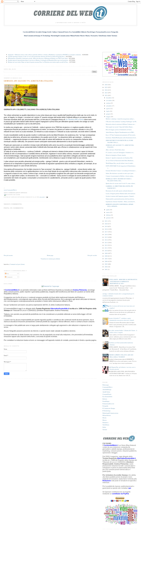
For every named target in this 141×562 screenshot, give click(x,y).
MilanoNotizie (106, 415)
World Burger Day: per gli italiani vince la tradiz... (120, 163)
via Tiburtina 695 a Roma (74, 119)
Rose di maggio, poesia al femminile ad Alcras (119, 130)
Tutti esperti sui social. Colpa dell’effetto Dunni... (119, 127)
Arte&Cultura (106, 392)
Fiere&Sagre (105, 401)
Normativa (105, 422)
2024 (106, 90)
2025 (106, 87)
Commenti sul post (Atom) (17, 264)
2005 (106, 264)
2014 (106, 240)
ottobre (108, 103)
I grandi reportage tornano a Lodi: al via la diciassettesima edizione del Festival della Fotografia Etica (36, 56)
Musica (104, 420)
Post (7, 273)
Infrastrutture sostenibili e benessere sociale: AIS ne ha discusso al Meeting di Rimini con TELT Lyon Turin (38, 58)
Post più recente (8, 255)
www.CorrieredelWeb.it (10, 190)
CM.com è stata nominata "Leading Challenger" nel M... (121, 121)
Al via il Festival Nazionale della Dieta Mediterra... (120, 160)
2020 (106, 224)
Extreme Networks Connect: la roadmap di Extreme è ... (121, 171)
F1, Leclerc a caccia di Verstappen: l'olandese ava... (120, 152)
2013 (106, 242)
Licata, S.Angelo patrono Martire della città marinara (120, 193)
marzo (108, 212)
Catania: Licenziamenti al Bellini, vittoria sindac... (120, 176)
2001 (106, 269)
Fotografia (105, 406)
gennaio (108, 218)
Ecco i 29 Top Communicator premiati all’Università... (121, 135)
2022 (106, 95)
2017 (106, 232)
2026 (106, 85)
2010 (106, 251)
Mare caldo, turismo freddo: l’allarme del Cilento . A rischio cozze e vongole (122, 331)
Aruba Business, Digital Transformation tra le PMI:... (120, 132)
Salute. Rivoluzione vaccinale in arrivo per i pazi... (120, 173)
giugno (108, 114)
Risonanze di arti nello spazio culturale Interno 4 (119, 191)
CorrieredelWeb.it (107, 387)
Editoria (104, 399)
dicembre (109, 98)
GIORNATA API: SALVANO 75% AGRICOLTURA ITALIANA (28, 81)
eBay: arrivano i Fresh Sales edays (115, 150)
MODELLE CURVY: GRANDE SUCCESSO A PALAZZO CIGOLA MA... (118, 180)
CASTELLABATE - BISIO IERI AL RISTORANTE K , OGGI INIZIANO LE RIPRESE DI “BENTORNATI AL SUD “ (122, 281)
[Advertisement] (70, 43)
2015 (106, 237)
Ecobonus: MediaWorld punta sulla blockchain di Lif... (121, 138)
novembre (109, 100)
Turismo (104, 429)
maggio (108, 116)
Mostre (104, 418)
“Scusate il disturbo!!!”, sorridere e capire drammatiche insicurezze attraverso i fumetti (121, 319)
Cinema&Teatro (106, 394)
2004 (106, 267)
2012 (106, 245)
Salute (104, 427)
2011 (106, 248)
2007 (106, 259)
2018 (106, 229)
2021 (106, 221)
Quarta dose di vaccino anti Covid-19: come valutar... (121, 183)
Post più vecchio (92, 255)
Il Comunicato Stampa (108, 408)
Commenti (9, 277)
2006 (106, 261)
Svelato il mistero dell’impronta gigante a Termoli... (120, 196)
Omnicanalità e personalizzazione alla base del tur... (120, 199)
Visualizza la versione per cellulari (50, 259)
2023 (106, 93)
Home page (50, 255)
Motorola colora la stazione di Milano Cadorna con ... (121, 124)
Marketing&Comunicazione (110, 413)
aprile (108, 210)
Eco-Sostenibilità (107, 396)
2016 (106, 234)
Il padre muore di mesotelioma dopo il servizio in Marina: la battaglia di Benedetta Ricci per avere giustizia (38, 60)
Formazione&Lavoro (108, 404)
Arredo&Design (106, 389)
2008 (106, 256)
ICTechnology (106, 411)
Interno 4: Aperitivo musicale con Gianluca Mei (119, 158)
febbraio (108, 215)
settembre (109, 106)
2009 (106, 253)
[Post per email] (46, 197)
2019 (106, 226)
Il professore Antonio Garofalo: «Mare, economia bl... (121, 202)
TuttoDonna (105, 425)
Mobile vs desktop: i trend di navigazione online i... (120, 119)
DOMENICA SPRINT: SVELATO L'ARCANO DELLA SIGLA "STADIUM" (120, 356)
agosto (108, 108)
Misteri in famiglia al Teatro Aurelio (116, 155)
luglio (108, 111)
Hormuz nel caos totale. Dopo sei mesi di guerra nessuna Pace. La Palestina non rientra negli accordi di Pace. (38, 62)
